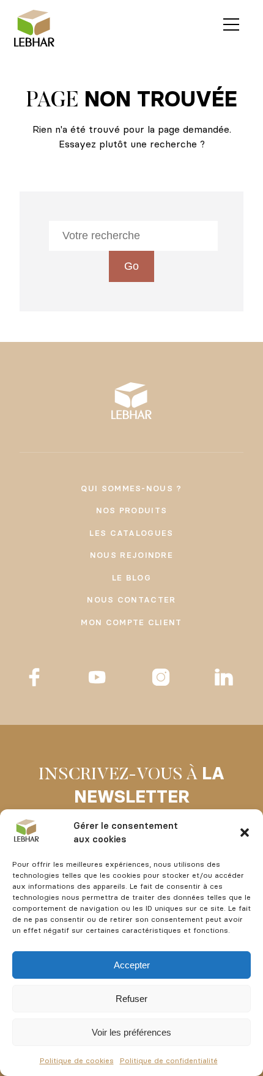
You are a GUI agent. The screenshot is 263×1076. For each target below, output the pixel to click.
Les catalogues (131, 533)
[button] (245, 832)
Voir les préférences (131, 1032)
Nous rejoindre (131, 555)
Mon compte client (131, 622)
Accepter (132, 965)
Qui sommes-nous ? (131, 488)
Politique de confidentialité (169, 1060)
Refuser (131, 998)
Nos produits (132, 510)
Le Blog (131, 577)
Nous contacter (131, 599)
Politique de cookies (77, 1060)
